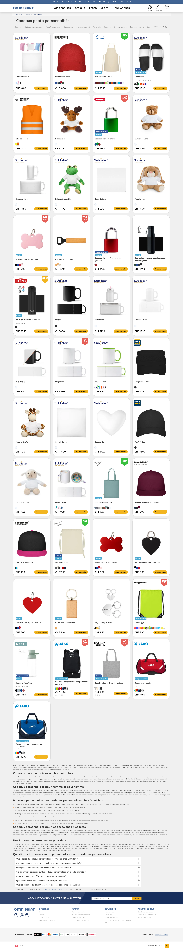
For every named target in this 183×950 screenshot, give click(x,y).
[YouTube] (27, 915)
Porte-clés (97, 27)
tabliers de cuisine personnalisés (52, 889)
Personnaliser (98, 8)
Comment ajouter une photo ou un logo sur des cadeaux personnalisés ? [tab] (49, 863)
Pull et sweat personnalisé (81, 915)
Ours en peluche (120, 27)
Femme (41, 915)
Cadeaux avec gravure (33, 27)
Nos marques (121, 8)
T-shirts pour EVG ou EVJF (81, 920)
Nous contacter (110, 912)
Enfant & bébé (44, 917)
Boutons (18, 27)
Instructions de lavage (112, 917)
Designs (80, 8)
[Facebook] (16, 915)
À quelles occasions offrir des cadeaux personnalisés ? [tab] (41, 876)
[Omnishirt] (23, 8)
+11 (165, 628)
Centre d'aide (109, 915)
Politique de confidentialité (147, 915)
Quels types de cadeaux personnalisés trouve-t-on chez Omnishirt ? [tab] (47, 859)
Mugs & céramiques (53, 27)
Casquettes (68, 27)
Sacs (149, 27)
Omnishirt (19, 14)
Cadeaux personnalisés (47, 920)
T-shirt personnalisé (78, 912)
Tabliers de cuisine (137, 27)
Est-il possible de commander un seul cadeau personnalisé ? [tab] (43, 867)
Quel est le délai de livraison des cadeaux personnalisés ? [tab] (42, 880)
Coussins (107, 27)
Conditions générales (145, 912)
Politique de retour (144, 917)
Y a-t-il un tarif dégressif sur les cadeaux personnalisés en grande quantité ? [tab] (51, 872)
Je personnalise (41, 88)
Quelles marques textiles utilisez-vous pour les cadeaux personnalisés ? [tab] (48, 885)
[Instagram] (22, 915)
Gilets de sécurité (83, 27)
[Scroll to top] (167, 946)
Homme (41, 912)
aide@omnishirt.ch (161, 935)
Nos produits (62, 8)
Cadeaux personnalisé (79, 917)
